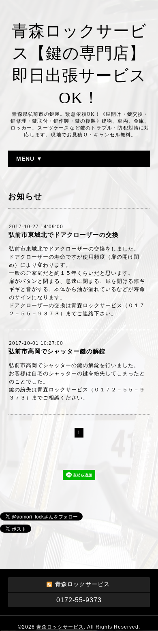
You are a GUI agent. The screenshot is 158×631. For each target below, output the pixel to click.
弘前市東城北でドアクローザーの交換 (64, 234)
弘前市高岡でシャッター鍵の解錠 (57, 351)
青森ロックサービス (60, 627)
